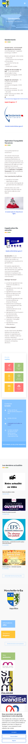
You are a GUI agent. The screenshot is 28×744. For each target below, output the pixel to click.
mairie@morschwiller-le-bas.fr (15, 424)
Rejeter (14, 740)
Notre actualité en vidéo (8, 492)
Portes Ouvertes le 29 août (9, 512)
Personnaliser (14, 736)
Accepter (14, 732)
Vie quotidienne (10, 21)
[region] (14, 728)
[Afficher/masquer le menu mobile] (25, 3)
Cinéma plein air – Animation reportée (11, 566)
